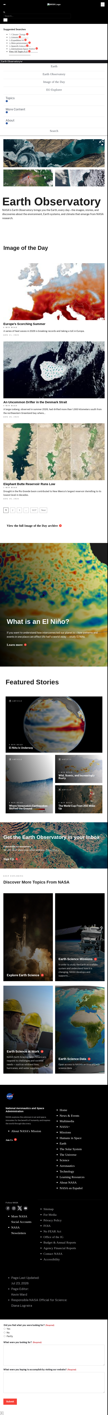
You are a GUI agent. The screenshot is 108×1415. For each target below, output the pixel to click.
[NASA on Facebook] (8, 1208)
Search (54, 131)
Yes (8, 1329)
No (8, 1332)
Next (43, 510)
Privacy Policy (52, 850)
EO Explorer (54, 89)
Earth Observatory (54, 74)
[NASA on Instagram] (14, 1208)
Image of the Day (54, 82)
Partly (10, 1336)
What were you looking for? (22, 1342)
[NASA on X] (19, 1208)
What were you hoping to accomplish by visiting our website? (39, 1369)
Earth (54, 66)
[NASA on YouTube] (25, 1208)
